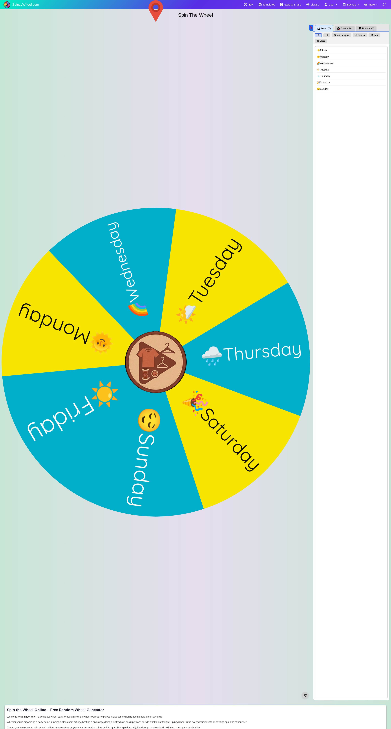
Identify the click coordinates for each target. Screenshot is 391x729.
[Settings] (305, 695)
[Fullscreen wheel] (384, 4)
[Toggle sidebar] (311, 28)
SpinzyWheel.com (25, 4)
